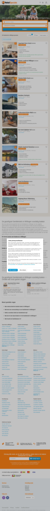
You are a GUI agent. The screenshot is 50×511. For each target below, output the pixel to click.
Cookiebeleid (20, 264)
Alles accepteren (13, 270)
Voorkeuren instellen (37, 270)
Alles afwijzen (23, 270)
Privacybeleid (12, 264)
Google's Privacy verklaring (29, 264)
